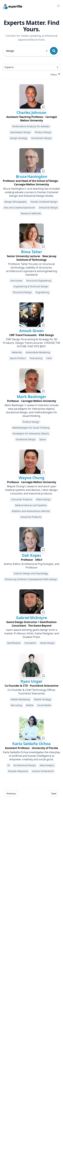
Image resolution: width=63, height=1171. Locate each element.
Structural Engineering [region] (38, 280)
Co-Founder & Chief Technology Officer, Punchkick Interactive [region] (31, 691)
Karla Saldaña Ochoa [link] (31, 743)
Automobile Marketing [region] (38, 352)
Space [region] (42, 439)
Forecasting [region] (36, 358)
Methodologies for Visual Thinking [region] (30, 427)
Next (53, 793)
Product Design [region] (43, 132)
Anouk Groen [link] (31, 330)
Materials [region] (17, 352)
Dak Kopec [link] (31, 555)
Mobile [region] (29, 705)
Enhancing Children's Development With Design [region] (31, 579)
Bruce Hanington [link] (31, 176)
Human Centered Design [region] (44, 201)
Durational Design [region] (26, 439)
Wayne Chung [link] (31, 477)
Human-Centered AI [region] (43, 771)
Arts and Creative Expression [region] (19, 207)
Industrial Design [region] (48, 207)
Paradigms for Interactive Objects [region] (31, 433)
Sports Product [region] (18, 358)
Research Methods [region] (31, 213)
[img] (31, 96)
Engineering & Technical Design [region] (31, 286)
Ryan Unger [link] (31, 681)
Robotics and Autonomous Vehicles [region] (31, 511)
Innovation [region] (30, 642)
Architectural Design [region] (25, 765)
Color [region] (49, 358)
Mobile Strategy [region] (42, 699)
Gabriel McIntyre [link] (31, 617)
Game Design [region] (47, 642)
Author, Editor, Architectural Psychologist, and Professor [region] (31, 565)
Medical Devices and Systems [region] (31, 505)
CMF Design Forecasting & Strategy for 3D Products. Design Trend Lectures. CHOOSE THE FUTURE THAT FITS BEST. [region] (31, 342)
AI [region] (8, 765)
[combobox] (27, 51)
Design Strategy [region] (18, 138)
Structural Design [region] (22, 292)
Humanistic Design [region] (41, 138)
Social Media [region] (44, 705)
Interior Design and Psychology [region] (31, 573)
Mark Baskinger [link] (31, 396)
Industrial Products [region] (31, 516)
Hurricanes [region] (16, 280)
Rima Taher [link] (31, 251)
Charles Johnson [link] (31, 112)
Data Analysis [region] (47, 765)
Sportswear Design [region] (20, 132)
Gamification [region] (14, 642)
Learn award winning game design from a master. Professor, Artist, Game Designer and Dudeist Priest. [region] (31, 633)
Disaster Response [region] (18, 771)
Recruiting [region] (16, 705)
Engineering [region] (42, 292)
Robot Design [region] (43, 499)
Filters (54, 74)
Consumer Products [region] (21, 499)
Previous (11, 793)
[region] (31, 118)
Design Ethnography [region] (15, 201)
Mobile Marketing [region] (20, 699)
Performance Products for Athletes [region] (31, 126)
